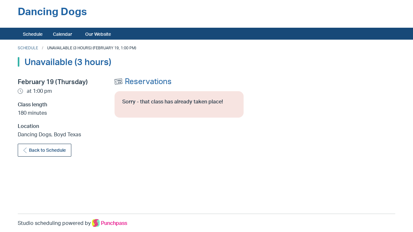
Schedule (33, 34)
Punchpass (114, 223)
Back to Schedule (47, 150)
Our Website (98, 34)
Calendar (62, 34)
